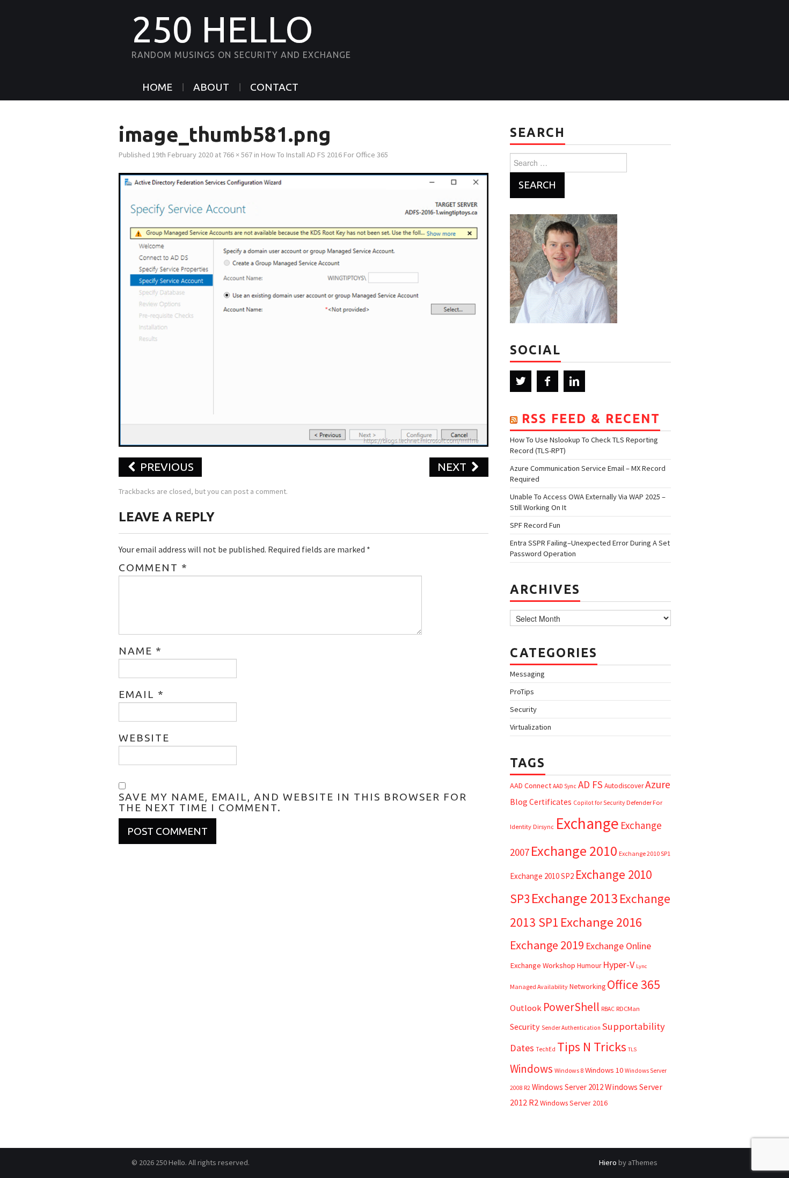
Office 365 (633, 984)
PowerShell (571, 1007)
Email (141, 694)
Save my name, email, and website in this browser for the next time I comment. (293, 802)
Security (523, 709)
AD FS (590, 784)
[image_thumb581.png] (303, 308)
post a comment (259, 491)
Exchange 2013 (574, 898)
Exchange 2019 (547, 944)
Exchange (587, 823)
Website (144, 737)
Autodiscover (624, 785)
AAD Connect (530, 785)
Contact (274, 87)
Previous (165, 467)
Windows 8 (568, 1070)
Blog (519, 801)
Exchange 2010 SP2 (542, 876)
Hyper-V (618, 964)
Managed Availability (539, 987)
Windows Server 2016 (574, 1103)
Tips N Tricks (591, 1046)
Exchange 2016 (601, 922)
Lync (641, 966)
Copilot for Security (599, 802)
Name (140, 650)
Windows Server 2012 (567, 1087)
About (211, 87)
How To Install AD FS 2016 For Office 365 (324, 154)
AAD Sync (564, 786)
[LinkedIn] (574, 381)
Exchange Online (618, 946)
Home (157, 87)
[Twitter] (520, 381)
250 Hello (222, 29)
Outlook (526, 1008)
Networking (587, 986)
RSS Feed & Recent (591, 418)
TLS (632, 1049)
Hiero (608, 1162)
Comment (153, 567)
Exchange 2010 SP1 (644, 853)
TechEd (546, 1049)
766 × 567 (237, 154)
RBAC (608, 1009)
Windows (531, 1068)
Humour (589, 965)
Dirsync (543, 827)
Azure (657, 784)
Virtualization (530, 727)
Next (453, 467)
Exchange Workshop (542, 965)
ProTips (522, 691)
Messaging (527, 674)
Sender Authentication (571, 1027)
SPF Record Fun (535, 525)
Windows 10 (604, 1070)
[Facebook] (547, 381)
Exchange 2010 (574, 851)
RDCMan (628, 1009)
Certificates (550, 802)
